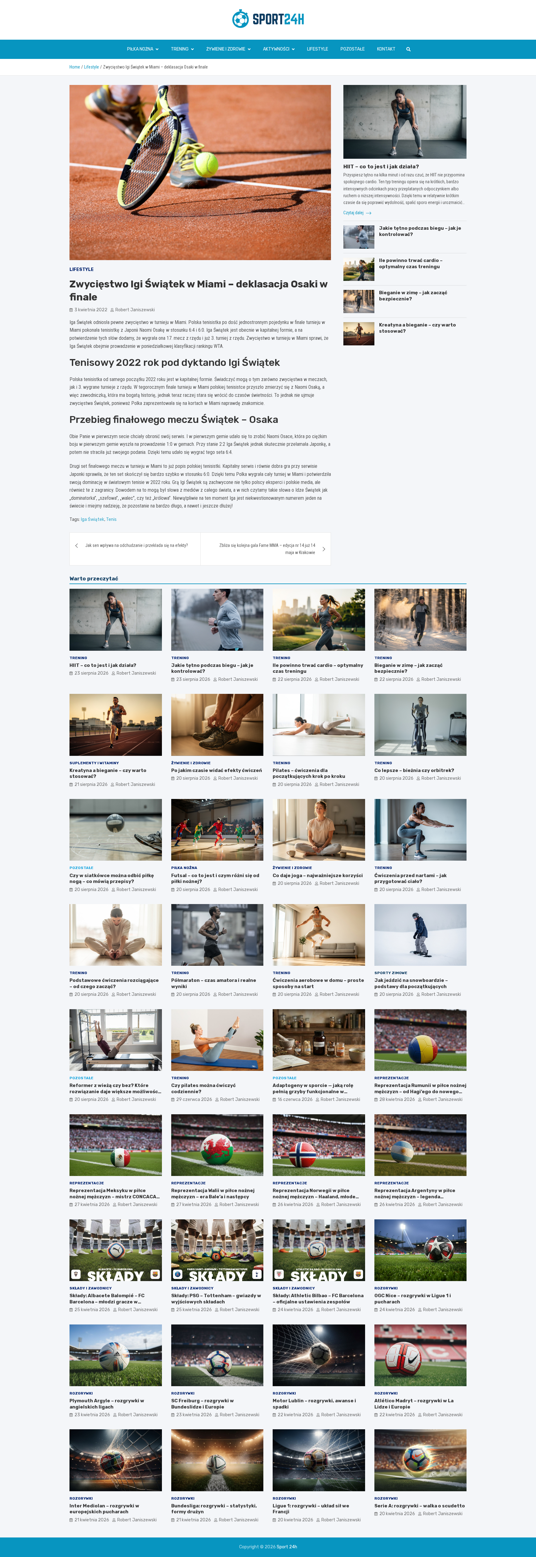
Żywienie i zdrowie (225, 49)
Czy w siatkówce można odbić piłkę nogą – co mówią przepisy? (111, 879)
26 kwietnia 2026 (295, 1204)
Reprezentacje (391, 1078)
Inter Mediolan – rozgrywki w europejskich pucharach (104, 1509)
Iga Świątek (92, 519)
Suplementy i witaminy (94, 763)
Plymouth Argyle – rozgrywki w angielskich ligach (106, 1404)
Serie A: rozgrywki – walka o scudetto (419, 1506)
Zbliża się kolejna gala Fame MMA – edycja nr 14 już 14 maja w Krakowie (267, 549)
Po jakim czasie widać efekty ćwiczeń (216, 770)
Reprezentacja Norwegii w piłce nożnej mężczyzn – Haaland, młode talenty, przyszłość (314, 1196)
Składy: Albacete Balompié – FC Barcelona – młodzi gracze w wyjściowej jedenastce (107, 1302)
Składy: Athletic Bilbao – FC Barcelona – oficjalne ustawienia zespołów (318, 1299)
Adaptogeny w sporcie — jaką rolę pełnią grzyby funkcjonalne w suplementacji (313, 1091)
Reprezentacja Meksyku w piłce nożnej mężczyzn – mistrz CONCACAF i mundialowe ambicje (115, 1196)
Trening (180, 49)
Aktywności (276, 49)
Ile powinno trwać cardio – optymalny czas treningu (411, 263)
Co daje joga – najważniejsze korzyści (318, 875)
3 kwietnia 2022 (90, 310)
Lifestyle (317, 49)
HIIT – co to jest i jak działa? (381, 166)
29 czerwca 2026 (194, 1099)
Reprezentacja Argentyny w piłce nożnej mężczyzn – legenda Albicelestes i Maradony (414, 1196)
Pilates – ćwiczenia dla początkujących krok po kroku (309, 773)
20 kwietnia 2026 (295, 1520)
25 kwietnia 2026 (92, 1309)
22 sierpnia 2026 (295, 679)
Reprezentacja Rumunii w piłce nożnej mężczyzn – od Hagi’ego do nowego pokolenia (420, 1091)
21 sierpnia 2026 (91, 784)
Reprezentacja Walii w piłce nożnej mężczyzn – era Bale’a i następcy (213, 1194)
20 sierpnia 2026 (193, 778)
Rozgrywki (386, 1288)
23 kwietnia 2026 (92, 1414)
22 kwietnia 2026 (295, 1414)
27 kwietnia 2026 (92, 1204)
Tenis (111, 519)
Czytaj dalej (353, 212)
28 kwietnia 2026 (397, 1099)
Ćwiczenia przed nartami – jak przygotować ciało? (410, 879)
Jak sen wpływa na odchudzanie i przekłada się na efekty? (136, 545)
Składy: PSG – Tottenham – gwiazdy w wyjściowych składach (216, 1299)
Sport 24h (287, 1547)
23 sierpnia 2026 (91, 673)
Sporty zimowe (390, 973)
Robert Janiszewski (135, 310)
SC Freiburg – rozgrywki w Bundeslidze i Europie (202, 1404)
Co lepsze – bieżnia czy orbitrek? (414, 770)
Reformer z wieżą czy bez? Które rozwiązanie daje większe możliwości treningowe (114, 1091)
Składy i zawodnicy (90, 1288)
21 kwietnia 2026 (91, 1520)
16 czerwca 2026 (295, 1099)
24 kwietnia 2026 (295, 1309)
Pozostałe (353, 49)
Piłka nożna (140, 49)
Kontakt (386, 49)
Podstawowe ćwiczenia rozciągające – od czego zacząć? (114, 983)
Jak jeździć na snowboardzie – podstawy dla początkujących (411, 983)
